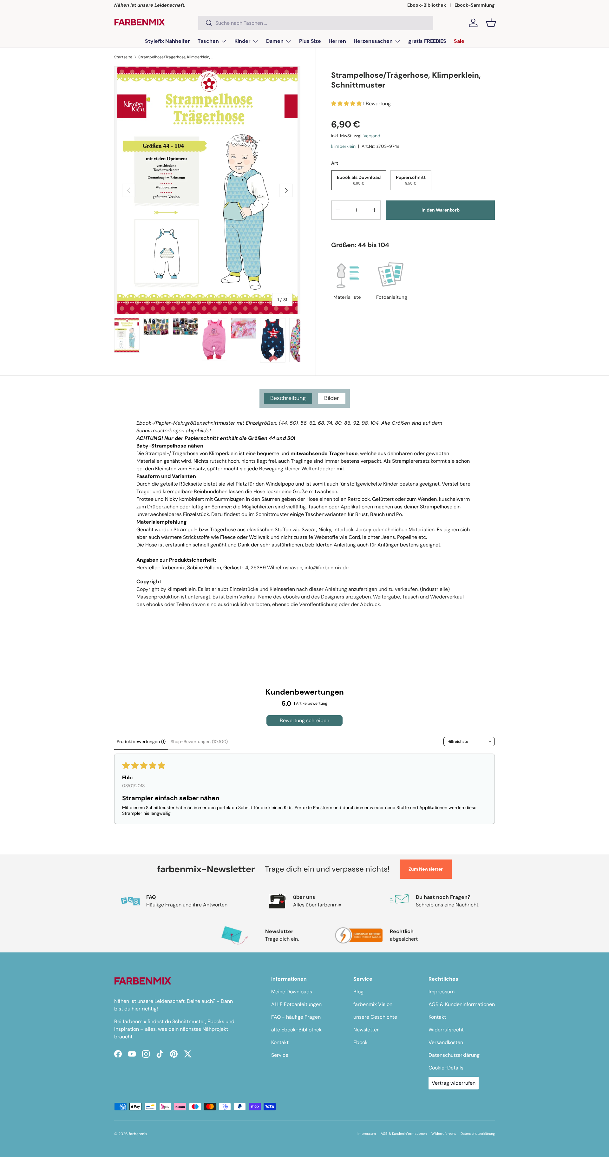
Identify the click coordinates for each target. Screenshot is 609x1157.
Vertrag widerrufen (453, 1083)
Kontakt (280, 1042)
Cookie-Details (446, 1067)
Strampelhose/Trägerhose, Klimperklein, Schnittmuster (176, 57)
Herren (337, 41)
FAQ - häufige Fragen (296, 1017)
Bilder (331, 398)
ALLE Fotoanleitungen (296, 1004)
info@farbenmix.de (326, 567)
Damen (275, 41)
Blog (358, 991)
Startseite (123, 57)
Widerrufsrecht (446, 1029)
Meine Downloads (291, 991)
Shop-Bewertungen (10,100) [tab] (199, 741)
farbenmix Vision (372, 1004)
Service (279, 1055)
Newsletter (366, 1029)
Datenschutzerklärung (454, 1055)
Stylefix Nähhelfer (167, 41)
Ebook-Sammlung (475, 5)
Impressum (442, 991)
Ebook (360, 1042)
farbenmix (138, 1133)
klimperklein (343, 146)
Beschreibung (288, 398)
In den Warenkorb (441, 210)
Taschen (208, 41)
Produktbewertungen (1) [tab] (141, 741)
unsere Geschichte (375, 1017)
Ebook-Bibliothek (426, 5)
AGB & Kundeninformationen (462, 1004)
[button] (491, 23)
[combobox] (315, 23)
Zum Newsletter (426, 869)
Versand (371, 136)
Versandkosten (446, 1042)
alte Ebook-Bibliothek (296, 1029)
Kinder (242, 41)
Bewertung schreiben (304, 720)
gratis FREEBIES (427, 41)
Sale (459, 41)
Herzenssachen (373, 41)
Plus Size (310, 41)
